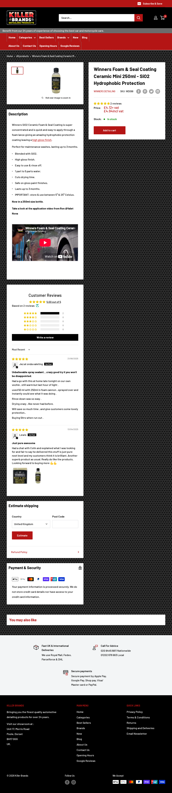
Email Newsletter (137, 733)
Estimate (22, 535)
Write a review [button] (45, 337)
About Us (13, 45)
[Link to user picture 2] (38, 476)
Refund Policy (19, 552)
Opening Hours (48, 45)
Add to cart (109, 130)
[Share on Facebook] (138, 91)
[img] (20, 359)
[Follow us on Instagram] (73, 782)
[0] (162, 18)
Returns (131, 722)
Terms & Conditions (138, 717)
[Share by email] (157, 91)
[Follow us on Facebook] (67, 782)
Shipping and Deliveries (140, 728)
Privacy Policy (135, 711)
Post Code (58, 516)
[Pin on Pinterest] (145, 91)
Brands (61, 37)
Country (17, 516)
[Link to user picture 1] (20, 476)
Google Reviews (69, 45)
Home (12, 37)
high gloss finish (42, 139)
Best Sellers (46, 37)
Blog (84, 37)
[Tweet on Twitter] (151, 91)
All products (22, 56)
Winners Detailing (104, 91)
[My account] (155, 18)
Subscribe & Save (152, 3)
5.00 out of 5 (54, 301)
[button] (102, 103)
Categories (25, 37)
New (75, 37)
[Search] (138, 17)
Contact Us (29, 45)
